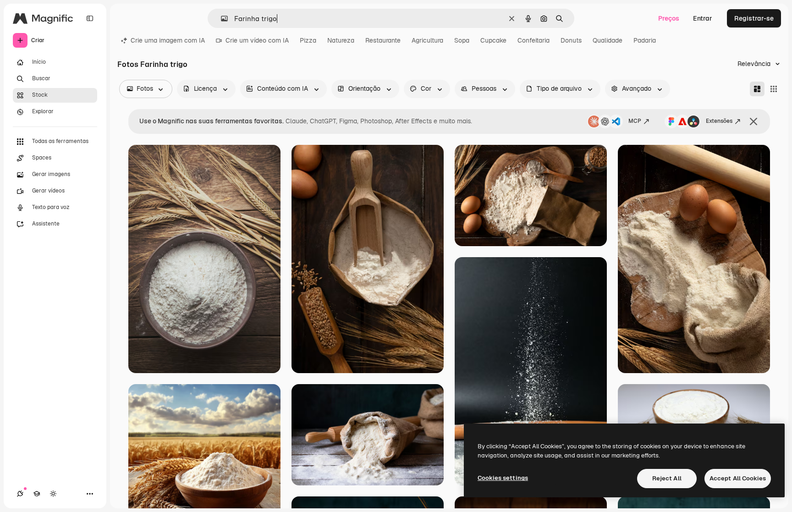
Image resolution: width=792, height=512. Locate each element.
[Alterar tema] (53, 493)
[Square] (773, 89)
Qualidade (607, 40)
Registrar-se (754, 18)
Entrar (702, 18)
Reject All (667, 478)
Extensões (719, 121)
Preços (668, 18)
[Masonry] (757, 89)
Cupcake (493, 40)
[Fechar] (753, 121)
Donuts (571, 40)
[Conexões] (20, 493)
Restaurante (383, 40)
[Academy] (36, 493)
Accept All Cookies (738, 478)
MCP (634, 121)
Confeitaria (533, 40)
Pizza (308, 40)
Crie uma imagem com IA (168, 40)
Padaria (644, 40)
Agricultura (427, 40)
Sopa (461, 40)
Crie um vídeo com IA (257, 40)
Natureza (340, 40)
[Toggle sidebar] (89, 18)
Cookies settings (503, 478)
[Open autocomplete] (220, 18)
